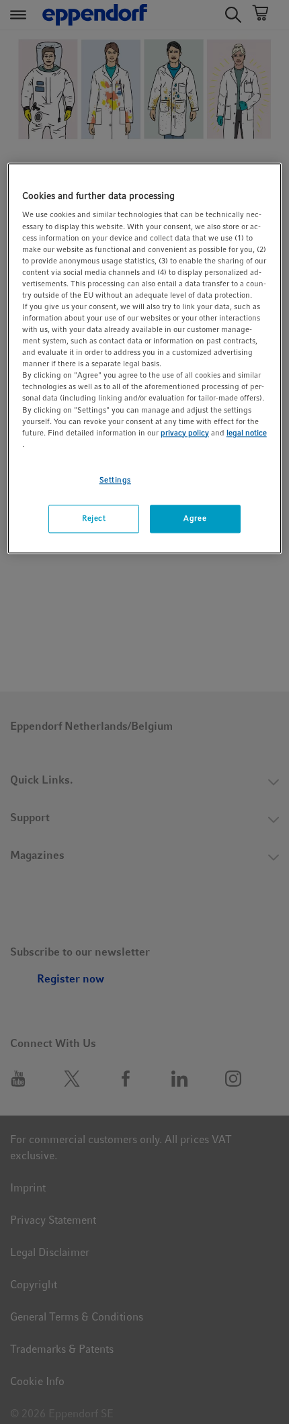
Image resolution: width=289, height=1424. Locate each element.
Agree (194, 518)
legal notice (246, 432)
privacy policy (185, 432)
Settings (115, 480)
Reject (94, 518)
